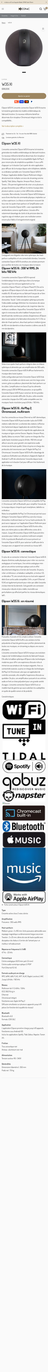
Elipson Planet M (29, 287)
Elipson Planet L (15, 287)
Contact (23, 16)
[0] (44, 8)
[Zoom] (43, 28)
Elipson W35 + (21, 207)
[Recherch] (41, 8)
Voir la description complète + (13, 126)
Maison (3, 23)
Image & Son (14, 16)
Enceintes (5, 16)
